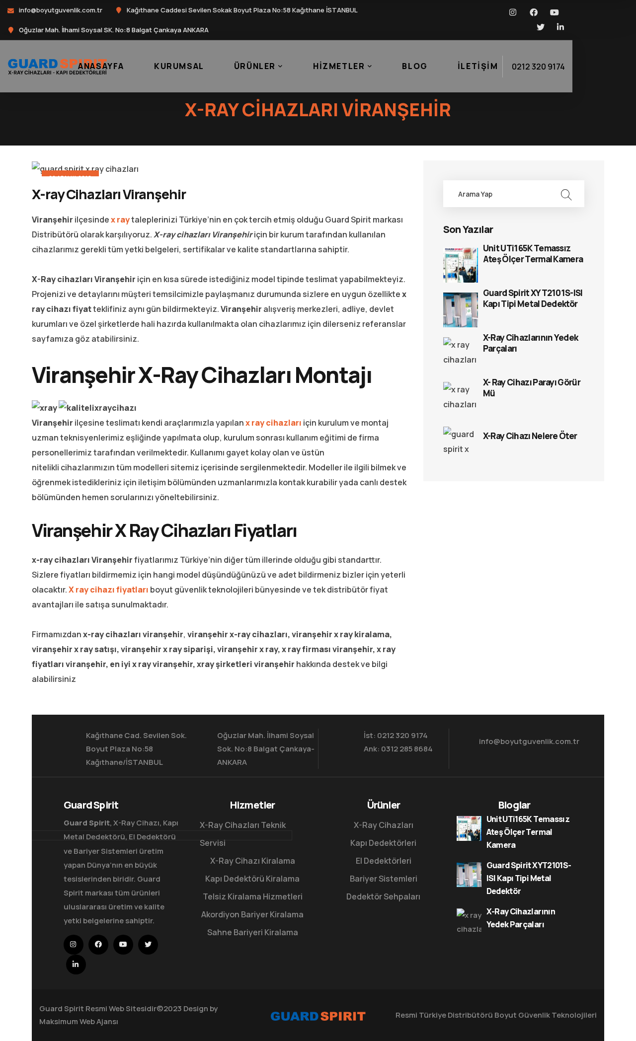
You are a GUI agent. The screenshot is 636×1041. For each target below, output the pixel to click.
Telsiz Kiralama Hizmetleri (253, 896)
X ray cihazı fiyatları (109, 589)
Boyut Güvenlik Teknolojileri (545, 1015)
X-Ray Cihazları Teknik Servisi (243, 833)
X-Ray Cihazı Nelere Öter (530, 436)
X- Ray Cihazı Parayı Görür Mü (531, 388)
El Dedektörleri (383, 860)
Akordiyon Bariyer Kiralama (252, 914)
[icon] (513, 12)
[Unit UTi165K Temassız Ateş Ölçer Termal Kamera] (460, 265)
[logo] (57, 65)
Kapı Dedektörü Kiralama (252, 878)
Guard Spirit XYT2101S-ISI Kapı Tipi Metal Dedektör (533, 298)
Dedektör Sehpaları (383, 896)
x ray (120, 219)
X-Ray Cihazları (383, 824)
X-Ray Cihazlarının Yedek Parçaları (530, 343)
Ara (566, 193)
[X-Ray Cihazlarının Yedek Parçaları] (460, 354)
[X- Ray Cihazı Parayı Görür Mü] (460, 399)
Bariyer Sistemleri (383, 878)
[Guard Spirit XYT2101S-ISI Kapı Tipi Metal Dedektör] (460, 310)
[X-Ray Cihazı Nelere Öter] (460, 444)
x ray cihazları (273, 422)
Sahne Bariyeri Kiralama (252, 932)
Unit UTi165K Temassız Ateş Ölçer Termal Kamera (533, 254)
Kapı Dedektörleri (383, 842)
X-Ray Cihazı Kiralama (252, 860)
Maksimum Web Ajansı (78, 1021)
